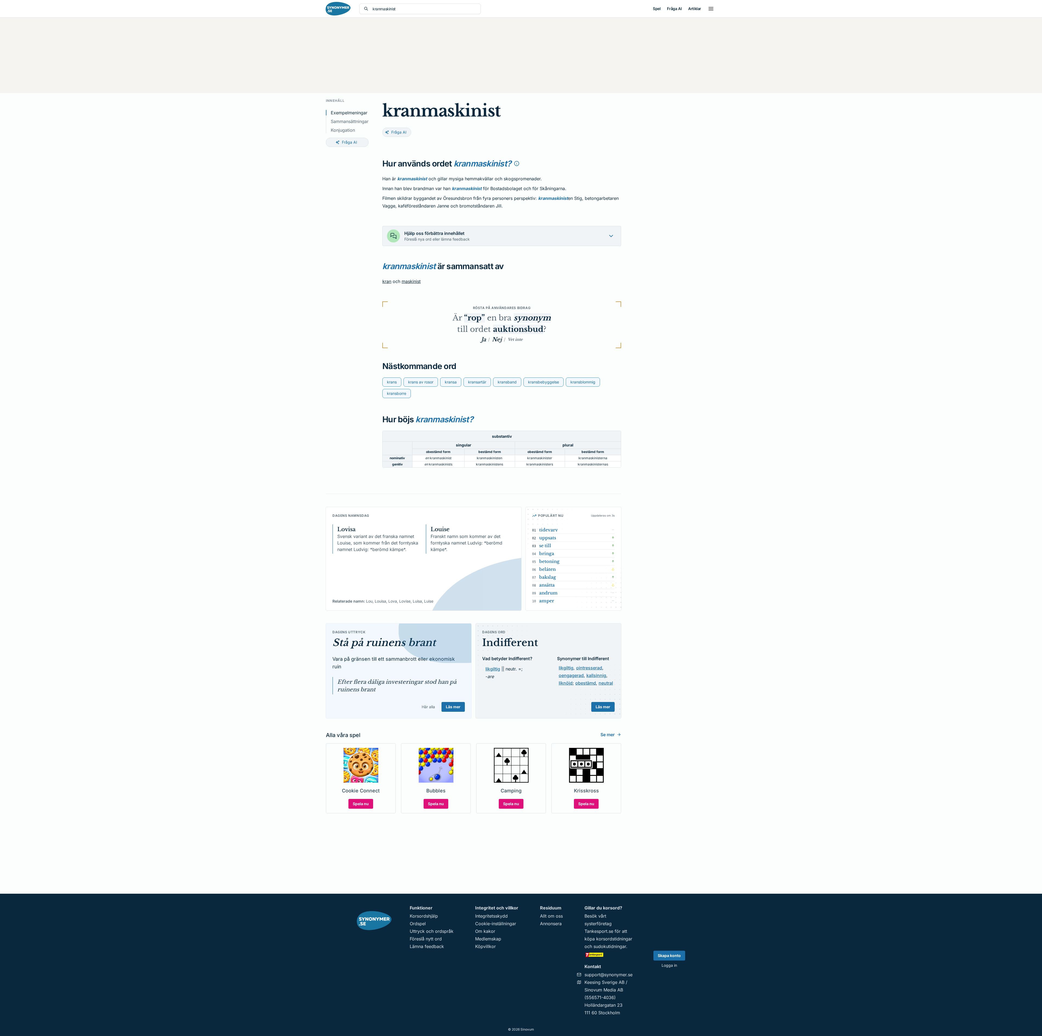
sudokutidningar (609, 946)
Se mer (608, 734)
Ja (483, 339)
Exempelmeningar (349, 112)
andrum (548, 593)
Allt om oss (551, 916)
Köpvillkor (485, 946)
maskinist (411, 281)
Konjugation (343, 130)
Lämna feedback (427, 946)
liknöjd (566, 683)
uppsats (547, 537)
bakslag (547, 577)
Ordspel (418, 923)
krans (392, 382)
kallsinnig (596, 675)
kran (386, 281)
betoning (549, 561)
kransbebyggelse (543, 382)
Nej (497, 339)
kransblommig (582, 382)
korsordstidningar (614, 938)
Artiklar (694, 8)
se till (545, 545)
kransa (451, 382)
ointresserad (589, 667)
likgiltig (492, 669)
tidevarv (548, 530)
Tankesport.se (598, 931)
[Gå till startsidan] (338, 8)
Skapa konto (669, 955)
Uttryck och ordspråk (431, 931)
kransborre (396, 393)
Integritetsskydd (491, 916)
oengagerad (571, 675)
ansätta (547, 585)
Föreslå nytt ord (426, 938)
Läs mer (453, 706)
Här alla (428, 706)
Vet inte (515, 339)
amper (546, 600)
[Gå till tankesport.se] (608, 954)
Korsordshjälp (424, 916)
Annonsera (551, 923)
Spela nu (361, 803)
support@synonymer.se (608, 974)
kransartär (477, 382)
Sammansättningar (349, 121)
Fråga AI (674, 8)
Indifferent (510, 643)
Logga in (669, 965)
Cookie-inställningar (495, 923)
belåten (547, 569)
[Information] (516, 163)
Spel (656, 8)
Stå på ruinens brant (384, 643)
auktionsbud (518, 329)
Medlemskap (488, 938)
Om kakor (485, 931)
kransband (507, 382)
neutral (606, 683)
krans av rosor (420, 382)
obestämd (585, 683)
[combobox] (424, 9)
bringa (546, 553)
